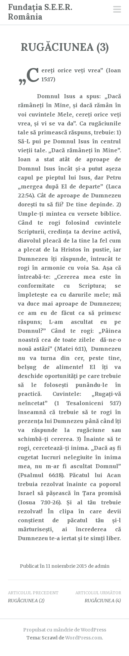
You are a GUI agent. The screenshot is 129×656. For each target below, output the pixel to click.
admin (102, 566)
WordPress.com (83, 638)
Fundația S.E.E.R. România (40, 12)
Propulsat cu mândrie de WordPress (64, 630)
